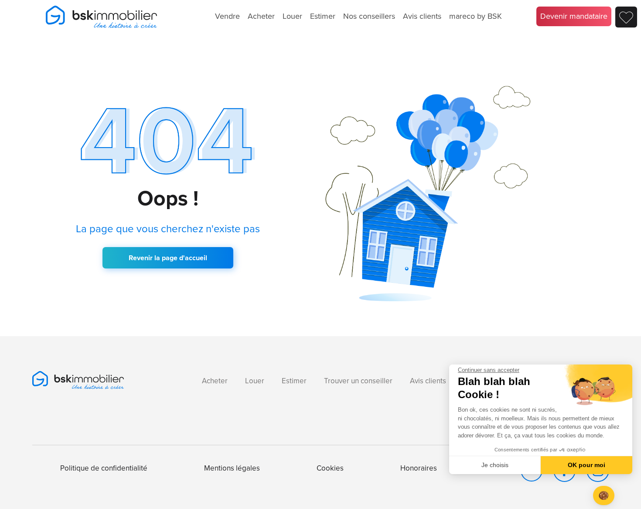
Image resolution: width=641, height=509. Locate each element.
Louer (292, 16)
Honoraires (418, 468)
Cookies (330, 468)
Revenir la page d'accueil (168, 258)
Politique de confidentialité (103, 468)
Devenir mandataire (573, 16)
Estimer (322, 16)
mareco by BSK (475, 16)
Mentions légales (232, 468)
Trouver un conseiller (358, 380)
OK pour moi (586, 464)
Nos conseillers (369, 16)
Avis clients (422, 16)
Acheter (261, 16)
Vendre (227, 16)
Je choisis (494, 464)
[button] (603, 496)
